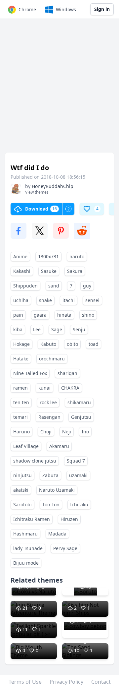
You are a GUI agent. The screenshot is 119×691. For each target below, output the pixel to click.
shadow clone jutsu (34, 461)
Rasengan (49, 417)
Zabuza (50, 475)
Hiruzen (69, 519)
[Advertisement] (59, 89)
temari (20, 417)
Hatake (20, 358)
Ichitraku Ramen (31, 519)
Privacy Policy (66, 681)
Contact (101, 681)
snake (45, 300)
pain (18, 315)
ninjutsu (22, 475)
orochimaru (52, 358)
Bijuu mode (26, 563)
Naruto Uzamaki (57, 490)
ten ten (21, 402)
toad (94, 344)
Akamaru (59, 446)
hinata (64, 315)
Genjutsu (81, 417)
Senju (79, 329)
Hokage (21, 344)
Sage (56, 329)
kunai (44, 388)
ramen (20, 388)
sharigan (67, 373)
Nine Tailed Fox (30, 373)
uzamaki (78, 475)
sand (53, 286)
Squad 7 (76, 461)
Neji (66, 431)
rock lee (48, 402)
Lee (37, 329)
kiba (17, 329)
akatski (20, 490)
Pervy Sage (65, 548)
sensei (92, 300)
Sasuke (49, 271)
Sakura (74, 271)
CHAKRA (70, 388)
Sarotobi (22, 504)
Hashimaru (25, 534)
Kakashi (21, 271)
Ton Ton (51, 504)
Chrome (27, 9)
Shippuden (25, 286)
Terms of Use (25, 681)
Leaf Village (26, 446)
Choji (46, 431)
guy (87, 286)
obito (72, 344)
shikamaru (79, 402)
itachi (68, 300)
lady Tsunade (28, 548)
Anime (20, 256)
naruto (76, 256)
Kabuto (48, 344)
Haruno (21, 431)
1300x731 (48, 256)
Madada (57, 534)
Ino (85, 431)
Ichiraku (79, 504)
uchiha (20, 300)
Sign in (102, 9)
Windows (66, 9)
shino (88, 315)
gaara (40, 315)
